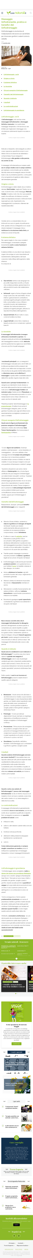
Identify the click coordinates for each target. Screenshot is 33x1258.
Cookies (26, 1249)
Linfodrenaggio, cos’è (11, 74)
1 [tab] (15, 993)
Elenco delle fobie (22, 945)
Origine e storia (9, 78)
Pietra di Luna (4, 950)
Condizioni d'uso (9, 1249)
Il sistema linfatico (10, 82)
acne (14, 566)
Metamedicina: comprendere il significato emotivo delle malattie (8, 946)
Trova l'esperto (9, 1245)
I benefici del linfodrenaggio (13, 94)
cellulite (19, 536)
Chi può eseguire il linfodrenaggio (16, 90)
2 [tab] (17, 993)
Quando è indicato (10, 98)
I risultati (7, 102)
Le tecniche (8, 86)
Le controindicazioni (11, 106)
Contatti (20, 1243)
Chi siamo (12, 1243)
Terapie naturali (8, 936)
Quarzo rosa (20, 950)
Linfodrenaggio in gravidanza (14, 110)
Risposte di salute (22, 1245)
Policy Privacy (18, 1249)
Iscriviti (16, 1224)
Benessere (17, 936)
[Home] (16, 13)
